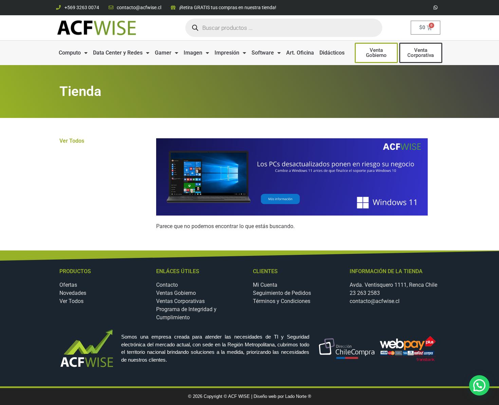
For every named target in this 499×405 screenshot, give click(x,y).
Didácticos (332, 52)
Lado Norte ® (298, 396)
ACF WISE (239, 396)
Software (263, 52)
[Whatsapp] (435, 7)
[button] (479, 385)
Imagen (193, 52)
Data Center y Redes (118, 52)
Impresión (227, 52)
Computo (70, 52)
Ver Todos (71, 141)
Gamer (163, 52)
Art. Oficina (300, 52)
